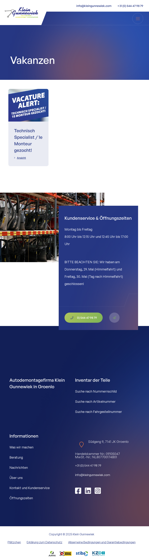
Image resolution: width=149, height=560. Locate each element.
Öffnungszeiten (21, 498)
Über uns (16, 478)
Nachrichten (18, 467)
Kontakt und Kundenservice (29, 488)
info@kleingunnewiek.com (92, 475)
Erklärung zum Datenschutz (44, 542)
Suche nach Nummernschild (96, 391)
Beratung (16, 457)
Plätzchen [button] (14, 542)
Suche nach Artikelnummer (95, 401)
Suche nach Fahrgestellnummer (98, 412)
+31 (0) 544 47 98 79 (88, 465)
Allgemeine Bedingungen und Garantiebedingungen (102, 542)
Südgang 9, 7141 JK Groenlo (108, 441)
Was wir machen (21, 447)
